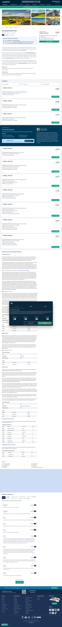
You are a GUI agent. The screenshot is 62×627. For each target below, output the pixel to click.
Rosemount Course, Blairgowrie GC (13, 213)
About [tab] (45, 306)
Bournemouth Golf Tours (17, 608)
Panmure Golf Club (11, 94)
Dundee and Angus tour (23, 63)
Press (3, 602)
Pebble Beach (27, 611)
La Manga (26, 602)
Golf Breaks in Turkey (28, 607)
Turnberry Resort (16, 607)
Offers (7, 27)
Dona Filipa (15, 613)
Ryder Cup (15, 599)
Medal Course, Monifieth (12, 197)
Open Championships (30, 52)
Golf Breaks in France (28, 597)
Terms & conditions (5, 608)
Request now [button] (54, 603)
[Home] (6, 2)
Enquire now (54, 587)
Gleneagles (15, 610)
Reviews (15, 27)
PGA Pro (26, 613)
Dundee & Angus (13, 32)
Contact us (3, 611)
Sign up (59, 4)
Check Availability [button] (49, 41)
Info (3, 27)
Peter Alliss (22, 405)
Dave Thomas (28, 405)
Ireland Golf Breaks (16, 611)
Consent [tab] (16, 306)
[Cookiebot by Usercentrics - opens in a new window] (47, 303)
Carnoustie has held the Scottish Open (8, 447)
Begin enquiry (29, 140)
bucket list (24, 50)
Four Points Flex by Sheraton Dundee (20, 117)
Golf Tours (21, 4)
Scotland (8, 32)
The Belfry (15, 597)
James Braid (22, 356)
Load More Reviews (20, 582)
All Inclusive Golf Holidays (29, 610)
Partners (38, 597)
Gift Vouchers (41, 4)
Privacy (3, 610)
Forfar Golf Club (10, 183)
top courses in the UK (9, 58)
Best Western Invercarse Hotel (19, 152)
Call (9, 140)
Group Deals (48, 4)
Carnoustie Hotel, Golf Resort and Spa (20, 104)
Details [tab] (31, 306)
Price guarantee (4, 605)
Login (56, 4)
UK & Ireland (4, 32)
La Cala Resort (27, 608)
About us (3, 597)
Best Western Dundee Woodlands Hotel (20, 91)
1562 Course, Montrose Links (12, 244)
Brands (38, 599)
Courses (11, 27)
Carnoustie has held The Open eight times (9, 421)
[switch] (25, 319)
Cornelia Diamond (28, 605)
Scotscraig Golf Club (11, 119)
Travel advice (4, 607)
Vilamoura (27, 599)
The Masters (15, 602)
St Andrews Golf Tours (17, 605)
